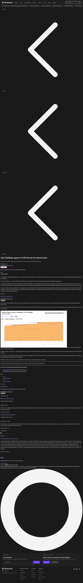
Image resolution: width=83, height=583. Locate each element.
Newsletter (3, 293)
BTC (4, 376)
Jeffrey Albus (34, 363)
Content (44, 2)
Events (49, 2)
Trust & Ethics (41, 572)
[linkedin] (77, 569)
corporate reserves (7, 378)
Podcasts (22, 570)
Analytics (16, 2)
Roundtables (22, 577)
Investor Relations (27, 2)
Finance (4, 254)
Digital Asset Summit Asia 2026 (7, 398)
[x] (79, 569)
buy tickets (3, 412)
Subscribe (36, 562)
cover (11, 281)
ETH (4, 379)
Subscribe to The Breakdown (7, 296)
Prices (21, 2)
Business (5, 172)
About (33, 570)
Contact (33, 574)
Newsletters (22, 572)
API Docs (40, 570)
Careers (33, 572)
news (4, 90)
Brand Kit (33, 577)
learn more (7, 412)
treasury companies (7, 381)
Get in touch (54, 562)
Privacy (40, 574)
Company (54, 2)
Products (34, 2)
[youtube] (74, 569)
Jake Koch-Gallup (5, 451)
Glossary (40, 579)
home (4, 9)
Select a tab (3, 464)
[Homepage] (7, 2)
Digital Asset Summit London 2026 (8, 414)
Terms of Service (42, 577)
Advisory (39, 2)
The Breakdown (4, 386)
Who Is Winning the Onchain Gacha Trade (9, 438)
